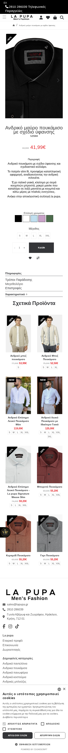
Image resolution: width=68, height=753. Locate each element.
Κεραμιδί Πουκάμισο (18, 555)
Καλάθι (41, 247)
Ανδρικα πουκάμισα (15, 668)
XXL (27, 432)
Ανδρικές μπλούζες (14, 681)
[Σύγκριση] (38, 258)
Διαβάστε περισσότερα (15, 717)
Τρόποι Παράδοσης (18, 280)
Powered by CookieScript (34, 749)
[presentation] (58, 80)
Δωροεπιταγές (11, 649)
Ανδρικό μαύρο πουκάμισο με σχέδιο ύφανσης (37, 25)
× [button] (64, 689)
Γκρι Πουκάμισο (49, 555)
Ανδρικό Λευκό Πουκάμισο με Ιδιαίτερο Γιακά (50, 421)
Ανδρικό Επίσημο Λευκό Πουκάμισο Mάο (18, 421)
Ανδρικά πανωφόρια (15, 672)
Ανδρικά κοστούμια (14, 677)
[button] (4, 723)
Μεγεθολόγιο (14, 284)
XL (56, 367)
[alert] (34, 719)
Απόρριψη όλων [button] (50, 735)
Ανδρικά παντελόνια (15, 663)
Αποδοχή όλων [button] (17, 735)
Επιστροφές (13, 288)
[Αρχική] (14, 25)
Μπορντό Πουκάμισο (49, 486)
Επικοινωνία (10, 645)
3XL (50, 436)
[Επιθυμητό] (30, 258)
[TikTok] (17, 626)
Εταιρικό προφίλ (13, 640)
